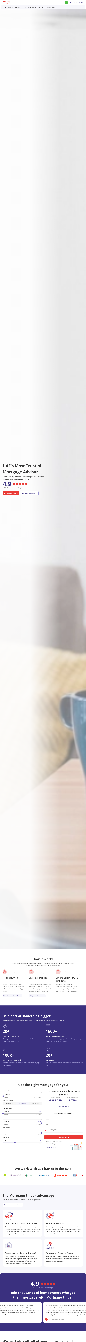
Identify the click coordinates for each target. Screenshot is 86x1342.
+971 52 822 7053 (78, 2)
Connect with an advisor (12, 1205)
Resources (40, 7)
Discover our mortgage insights (66, 996)
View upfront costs (63, 1106)
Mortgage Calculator (28, 493)
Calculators (18, 7)
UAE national (9, 1103)
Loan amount (7, 1118)
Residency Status (8, 1100)
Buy (5, 7)
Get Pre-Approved (10, 493)
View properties (51, 1147)
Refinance (10, 7)
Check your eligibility (63, 1137)
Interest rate (6, 1137)
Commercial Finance (30, 7)
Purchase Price (7, 1091)
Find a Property (51, 7)
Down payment (7, 1108)
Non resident (35, 1103)
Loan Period (6, 1127)
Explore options (35, 996)
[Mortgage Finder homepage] (7, 2)
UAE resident (22, 1103)
